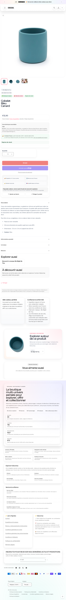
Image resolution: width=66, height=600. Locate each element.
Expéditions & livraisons (11, 522)
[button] (62, 7)
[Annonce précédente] (4, 2)
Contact (7, 518)
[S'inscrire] (45, 560)
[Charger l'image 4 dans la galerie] (24, 81)
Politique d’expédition (14, 594)
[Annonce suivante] (61, 2)
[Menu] (5, 7)
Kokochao (14, 590)
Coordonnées (24, 594)
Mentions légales (10, 544)
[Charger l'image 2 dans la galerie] (11, 81)
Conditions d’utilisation (44, 592)
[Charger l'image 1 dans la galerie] (4, 81)
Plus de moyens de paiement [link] (25, 172)
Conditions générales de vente (13, 529)
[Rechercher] (54, 8)
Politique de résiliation (14, 596)
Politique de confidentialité (12, 541)
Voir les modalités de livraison (40, 137)
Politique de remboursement (16, 592)
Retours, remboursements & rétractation (16, 526)
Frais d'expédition (14, 119)
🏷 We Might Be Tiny (6, 89)
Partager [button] (5, 282)
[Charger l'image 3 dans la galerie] (18, 81)
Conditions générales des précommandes (16, 533)
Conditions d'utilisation (11, 537)
